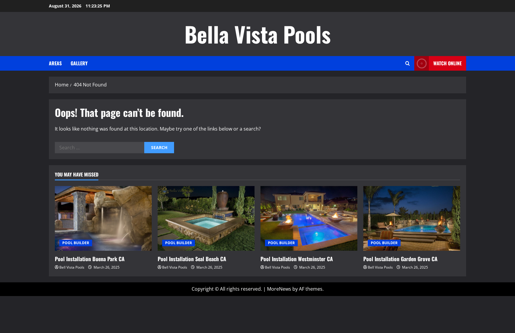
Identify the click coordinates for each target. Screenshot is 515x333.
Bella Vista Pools (257, 34)
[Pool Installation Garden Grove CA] (411, 218)
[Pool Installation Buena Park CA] (103, 218)
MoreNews (279, 289)
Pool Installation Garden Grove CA (400, 259)
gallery (79, 63)
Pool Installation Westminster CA (296, 259)
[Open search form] (407, 63)
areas (55, 63)
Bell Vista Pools (71, 267)
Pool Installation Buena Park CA (90, 259)
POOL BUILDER (75, 242)
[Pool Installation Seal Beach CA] (206, 218)
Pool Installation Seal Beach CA (192, 259)
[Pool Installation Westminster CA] (308, 218)
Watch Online (447, 63)
